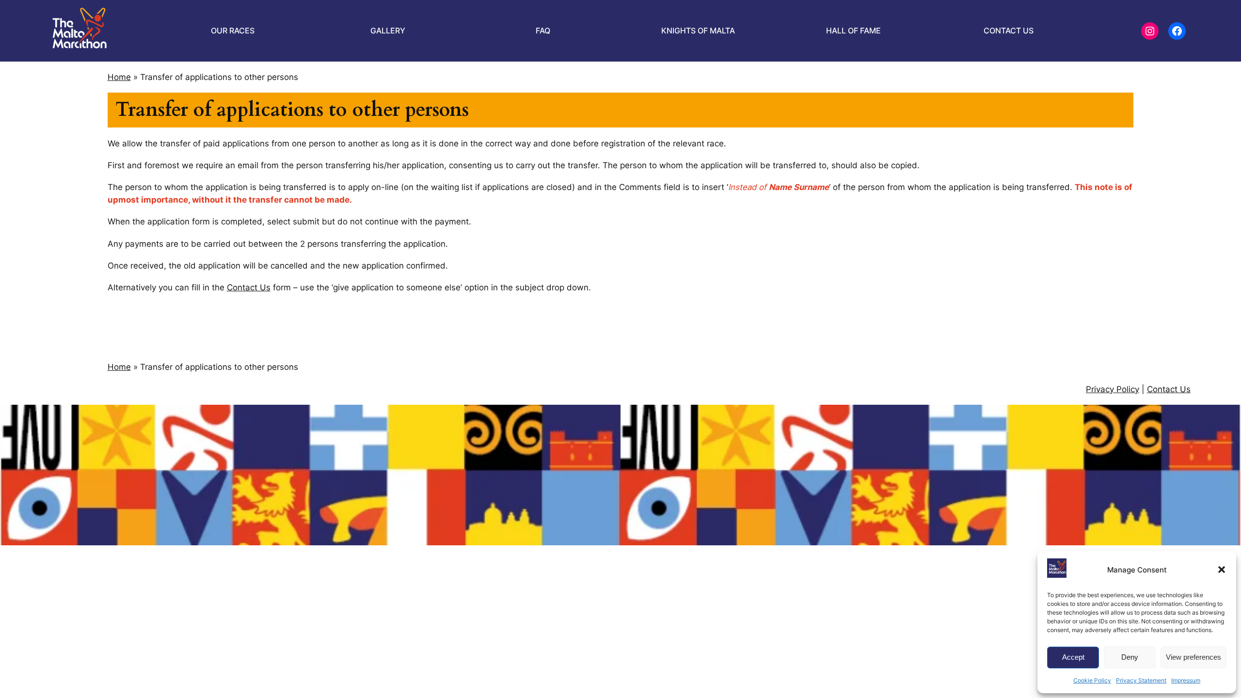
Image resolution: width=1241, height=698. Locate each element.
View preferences (1193, 657)
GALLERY (387, 30)
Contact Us (248, 287)
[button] (1221, 569)
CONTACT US (1009, 30)
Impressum (1185, 680)
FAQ (543, 30)
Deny (1129, 657)
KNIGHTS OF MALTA (698, 30)
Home (119, 77)
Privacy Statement (1141, 680)
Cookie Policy (1092, 680)
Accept (1073, 657)
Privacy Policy (1112, 389)
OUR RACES (233, 30)
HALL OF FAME (853, 30)
